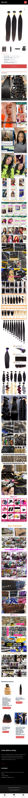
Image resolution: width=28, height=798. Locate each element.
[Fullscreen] (25, 99)
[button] (14, 87)
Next (26, 49)
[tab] (14, 73)
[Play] (3, 99)
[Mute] (23, 99)
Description (4, 72)
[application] (14, 87)
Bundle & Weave (5, 53)
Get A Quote (14, 66)
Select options (6, 707)
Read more (19, 702)
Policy (2, 763)
